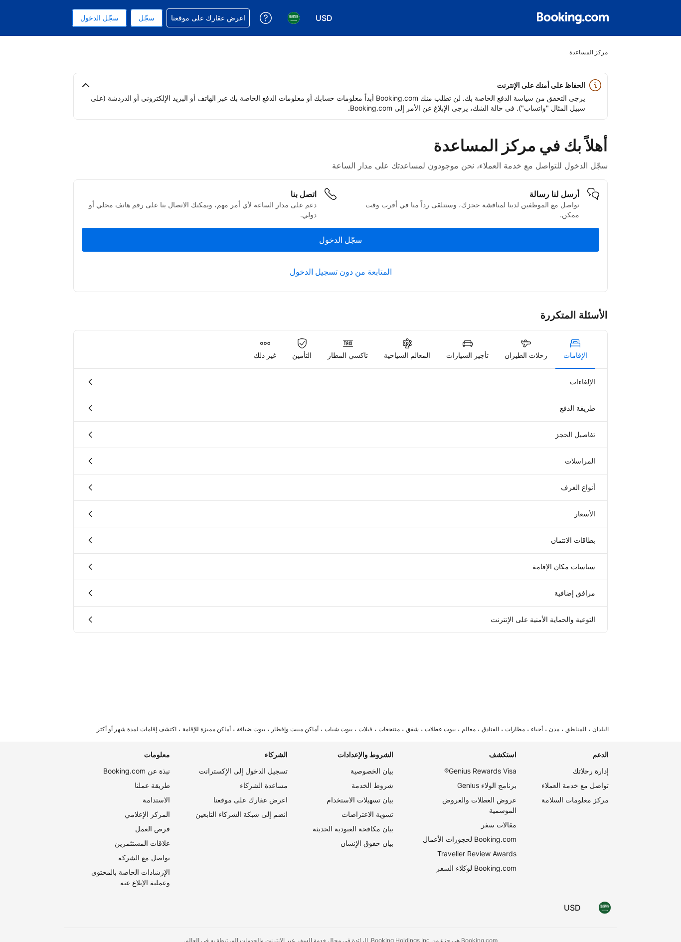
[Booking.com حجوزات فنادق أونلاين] (573, 18)
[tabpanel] (340, 500)
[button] (340, 85)
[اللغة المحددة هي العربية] (605, 908)
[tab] (575, 349)
